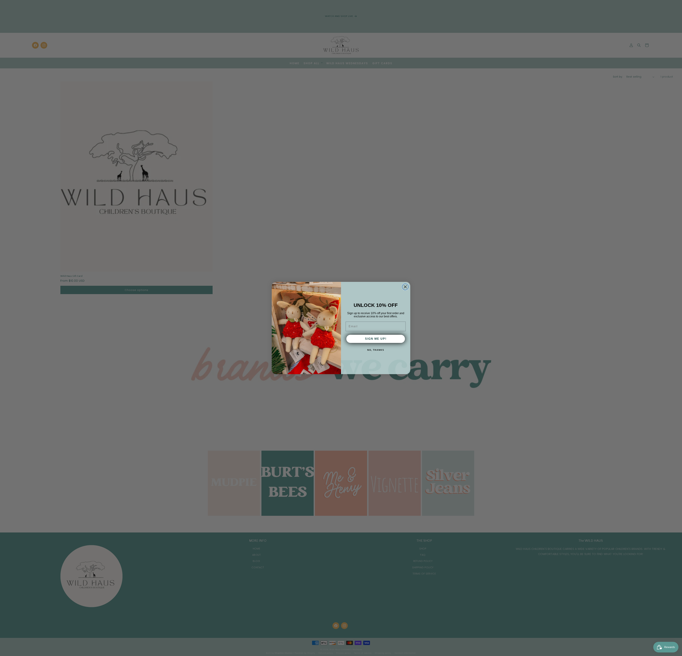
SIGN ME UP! (375, 338)
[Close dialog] (405, 287)
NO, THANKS (375, 350)
